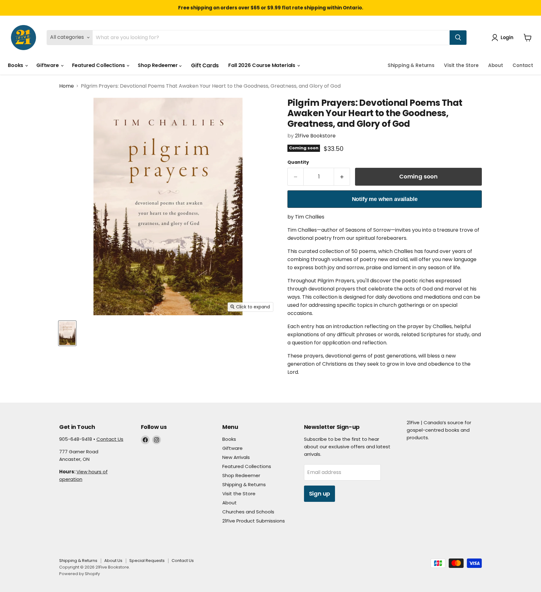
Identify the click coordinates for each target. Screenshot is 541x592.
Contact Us (109, 439)
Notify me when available (385, 199)
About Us (113, 561)
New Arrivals (236, 457)
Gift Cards (205, 65)
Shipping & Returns (411, 65)
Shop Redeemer (158, 65)
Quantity (298, 162)
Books (16, 65)
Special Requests (147, 561)
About (495, 65)
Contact (523, 65)
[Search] (458, 37)
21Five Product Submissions (253, 520)
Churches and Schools (248, 511)
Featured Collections (99, 65)
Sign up (319, 493)
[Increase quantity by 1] (342, 177)
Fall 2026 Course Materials (262, 65)
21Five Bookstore (315, 135)
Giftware (48, 65)
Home (66, 86)
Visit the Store (461, 65)
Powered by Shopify (79, 574)
